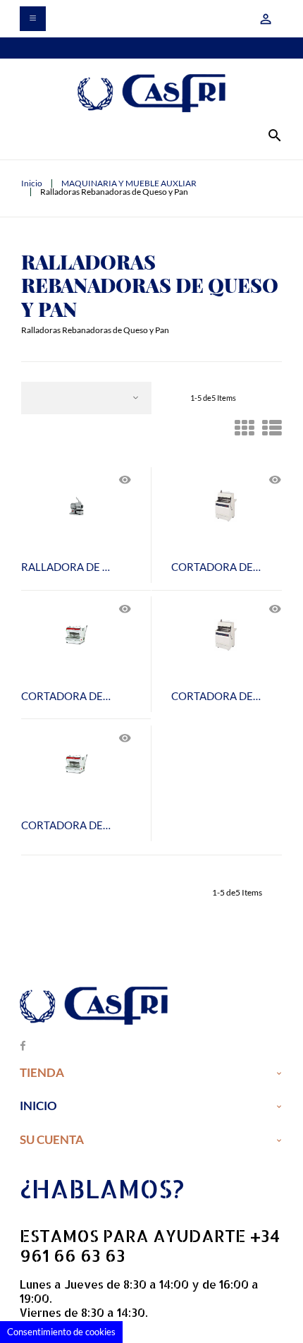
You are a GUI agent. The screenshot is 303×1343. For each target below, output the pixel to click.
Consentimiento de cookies (61, 1331)
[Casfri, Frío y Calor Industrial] (151, 93)
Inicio (38, 1106)
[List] (272, 431)
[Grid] (244, 431)
